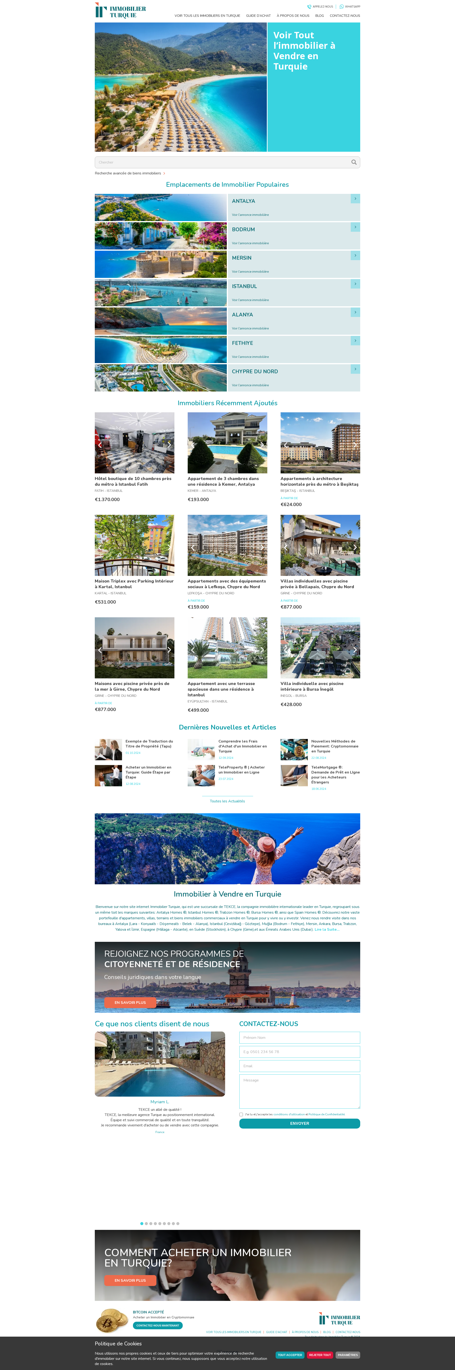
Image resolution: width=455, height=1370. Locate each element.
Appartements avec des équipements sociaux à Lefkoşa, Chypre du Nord (227, 584)
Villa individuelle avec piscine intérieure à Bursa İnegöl (312, 686)
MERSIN (241, 258)
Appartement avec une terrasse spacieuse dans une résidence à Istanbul (221, 689)
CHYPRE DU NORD (255, 371)
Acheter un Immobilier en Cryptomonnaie (163, 1317)
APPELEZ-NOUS (323, 7)
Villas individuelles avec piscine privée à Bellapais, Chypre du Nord (317, 584)
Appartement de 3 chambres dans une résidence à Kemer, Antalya (223, 481)
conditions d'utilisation (289, 1114)
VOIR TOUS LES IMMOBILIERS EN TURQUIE (207, 15)
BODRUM (243, 229)
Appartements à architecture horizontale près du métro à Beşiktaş (320, 481)
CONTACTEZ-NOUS (345, 15)
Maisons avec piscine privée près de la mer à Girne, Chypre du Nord (132, 686)
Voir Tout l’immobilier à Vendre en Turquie (304, 50)
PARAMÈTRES (348, 1355)
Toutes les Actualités (227, 801)
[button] (141, 1223)
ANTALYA (243, 201)
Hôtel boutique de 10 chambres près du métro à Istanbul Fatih (133, 481)
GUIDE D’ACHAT (258, 15)
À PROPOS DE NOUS (293, 15)
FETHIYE (242, 343)
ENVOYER (299, 1123)
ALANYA (242, 314)
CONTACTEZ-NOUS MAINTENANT (157, 1325)
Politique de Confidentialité (327, 1114)
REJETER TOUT (320, 1355)
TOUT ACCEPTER (290, 1355)
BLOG (319, 15)
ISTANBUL (244, 286)
